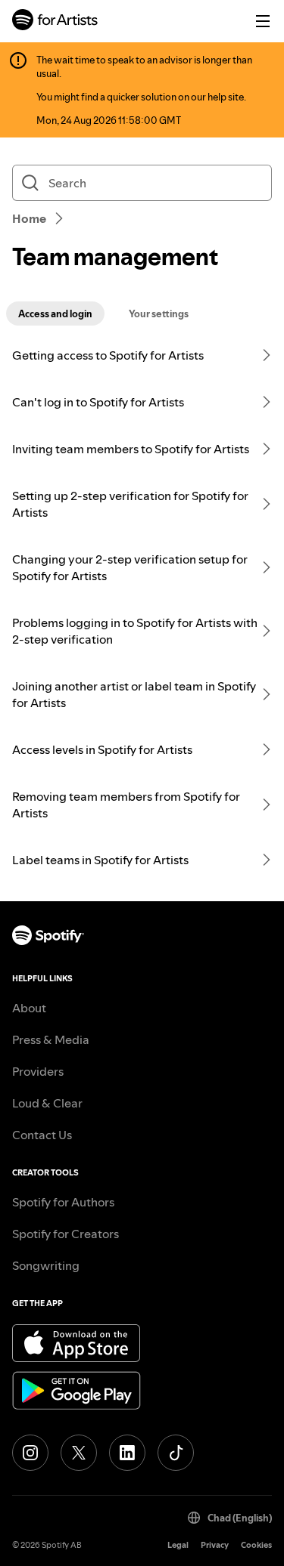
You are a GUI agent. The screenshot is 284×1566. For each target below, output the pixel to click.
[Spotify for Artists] (55, 21)
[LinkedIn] (127, 1453)
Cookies (256, 1545)
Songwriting (46, 1265)
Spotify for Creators (65, 1233)
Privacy (215, 1545)
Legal (178, 1545)
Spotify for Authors (63, 1202)
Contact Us (42, 1134)
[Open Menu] (263, 21)
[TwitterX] (79, 1453)
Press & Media (50, 1039)
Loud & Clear (47, 1103)
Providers (38, 1071)
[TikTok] (176, 1453)
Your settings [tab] (159, 313)
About (29, 1007)
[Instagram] (30, 1453)
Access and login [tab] (55, 313)
